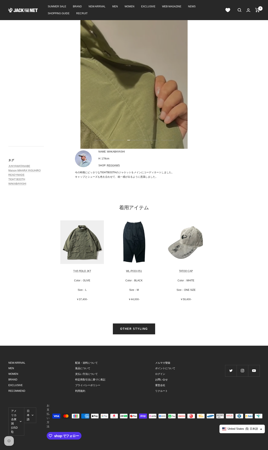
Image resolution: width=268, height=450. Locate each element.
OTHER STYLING (134, 328)
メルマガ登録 (162, 362)
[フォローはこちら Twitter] (231, 370)
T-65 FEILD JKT (82, 271)
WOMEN (129, 6)
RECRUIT (82, 13)
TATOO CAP (186, 271)
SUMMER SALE (57, 6)
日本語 (28, 415)
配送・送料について (86, 362)
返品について (82, 368)
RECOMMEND (16, 390)
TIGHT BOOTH (16, 179)
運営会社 (160, 385)
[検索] (239, 10)
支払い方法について (86, 373)
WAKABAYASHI (17, 183)
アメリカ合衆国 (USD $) (14, 421)
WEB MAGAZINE (171, 6)
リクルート (161, 390)
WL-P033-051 (134, 271)
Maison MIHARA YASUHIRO (24, 170)
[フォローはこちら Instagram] (242, 370)
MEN (115, 6)
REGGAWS (113, 165)
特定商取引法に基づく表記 (90, 379)
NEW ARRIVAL (97, 6)
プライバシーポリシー (87, 385)
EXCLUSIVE (148, 6)
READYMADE (16, 174)
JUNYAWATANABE (19, 166)
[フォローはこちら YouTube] (254, 370)
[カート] (257, 10)
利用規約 (80, 390)
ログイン (160, 373)
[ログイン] (248, 10)
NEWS (192, 6)
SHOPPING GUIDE (59, 13)
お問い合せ (161, 379)
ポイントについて (165, 368)
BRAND (77, 6)
